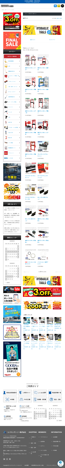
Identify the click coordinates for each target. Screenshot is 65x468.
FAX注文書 (55, 445)
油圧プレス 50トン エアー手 (43, 133)
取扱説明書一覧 (56, 441)
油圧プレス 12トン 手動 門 (30, 90)
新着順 (60, 18)
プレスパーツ (52, 39)
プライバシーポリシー (52, 465)
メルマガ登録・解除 (45, 455)
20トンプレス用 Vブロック (43, 198)
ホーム (26, 13)
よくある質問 (33, 452)
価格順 (58, 18)
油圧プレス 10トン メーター (30, 68)
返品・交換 (33, 443)
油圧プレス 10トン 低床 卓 (43, 68)
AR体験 (55, 450)
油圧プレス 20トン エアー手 (30, 111)
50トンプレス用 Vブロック (30, 219)
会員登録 (43, 441)
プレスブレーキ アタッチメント (43, 155)
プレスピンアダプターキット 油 (30, 198)
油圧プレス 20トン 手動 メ (43, 111)
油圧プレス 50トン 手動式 (30, 155)
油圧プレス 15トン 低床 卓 (43, 90)
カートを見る (44, 450)
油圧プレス (34, 13)
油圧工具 (30, 13)
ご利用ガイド (33, 437)
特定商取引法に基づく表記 (37, 465)
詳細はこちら (10, 392)
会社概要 (55, 437)
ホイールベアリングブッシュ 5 (43, 176)
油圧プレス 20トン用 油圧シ (30, 241)
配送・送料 (33, 447)
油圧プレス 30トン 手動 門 (30, 133)
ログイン (43, 445)
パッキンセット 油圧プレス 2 (30, 263)
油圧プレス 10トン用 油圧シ (43, 219)
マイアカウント (44, 437)
